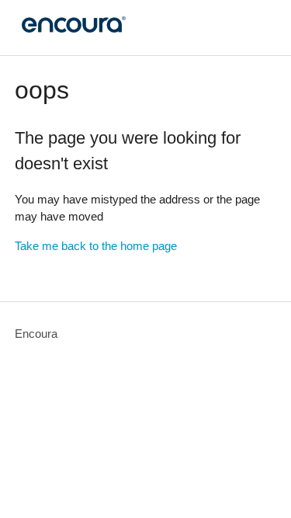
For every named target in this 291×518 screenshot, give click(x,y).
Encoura (36, 333)
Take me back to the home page (96, 245)
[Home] (72, 35)
